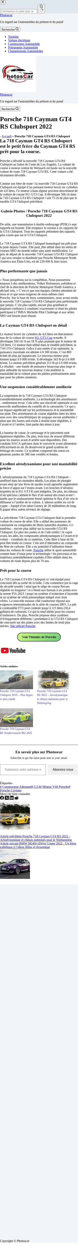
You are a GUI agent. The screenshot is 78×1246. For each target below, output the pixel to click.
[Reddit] (16, 798)
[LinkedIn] (12, 798)
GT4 (36, 786)
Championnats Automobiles (25, 51)
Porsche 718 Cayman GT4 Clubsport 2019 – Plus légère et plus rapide (16, 695)
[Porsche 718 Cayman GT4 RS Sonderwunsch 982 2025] (16, 717)
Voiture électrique (19, 40)
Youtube (13, 36)
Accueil (6, 136)
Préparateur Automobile (23, 47)
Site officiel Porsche (22, 626)
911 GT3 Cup (43, 337)
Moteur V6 (48, 786)
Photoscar (6, 15)
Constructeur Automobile (24, 44)
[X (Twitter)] (7, 798)
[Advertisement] (39, 1060)
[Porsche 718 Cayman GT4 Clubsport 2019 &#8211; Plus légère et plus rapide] (16, 679)
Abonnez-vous (63, 769)
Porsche (38, 550)
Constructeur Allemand (16, 786)
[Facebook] (2, 798)
